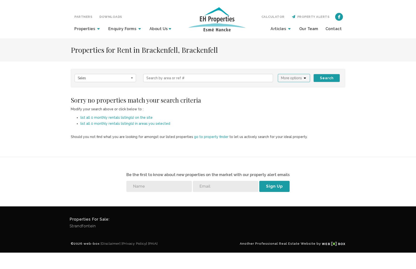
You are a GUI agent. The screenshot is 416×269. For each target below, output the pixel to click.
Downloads (110, 17)
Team (308, 28)
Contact (333, 28)
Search (327, 78)
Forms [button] (122, 28)
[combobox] (105, 78)
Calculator (273, 17)
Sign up (274, 186)
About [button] (159, 28)
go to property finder (211, 137)
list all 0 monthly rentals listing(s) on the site (116, 117)
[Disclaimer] (111, 243)
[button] (294, 78)
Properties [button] (85, 28)
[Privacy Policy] (134, 243)
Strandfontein (83, 226)
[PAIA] (153, 243)
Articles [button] (279, 28)
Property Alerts (313, 17)
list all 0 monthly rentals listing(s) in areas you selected (125, 123)
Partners (83, 17)
